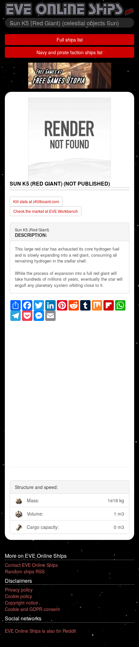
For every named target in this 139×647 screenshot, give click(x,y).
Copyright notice (21, 602)
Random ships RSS (25, 571)
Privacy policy (19, 589)
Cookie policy (18, 596)
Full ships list (70, 39)
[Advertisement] (69, 390)
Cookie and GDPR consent (32, 609)
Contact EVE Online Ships (31, 565)
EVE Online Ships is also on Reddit (40, 631)
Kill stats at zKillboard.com (36, 201)
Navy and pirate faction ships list (69, 52)
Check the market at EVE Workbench (45, 211)
